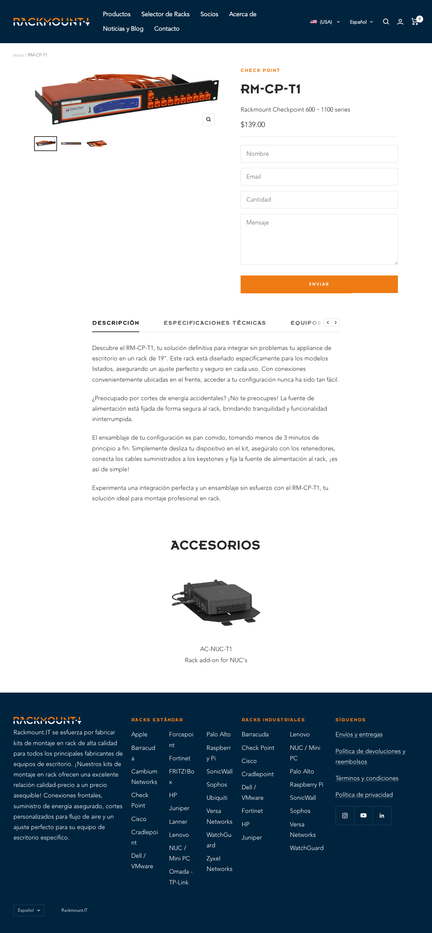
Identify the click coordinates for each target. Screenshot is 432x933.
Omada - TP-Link (181, 877)
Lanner (178, 821)
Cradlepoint (144, 837)
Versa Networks (220, 816)
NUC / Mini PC (179, 853)
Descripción (115, 323)
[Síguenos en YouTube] (363, 815)
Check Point (260, 70)
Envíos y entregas (359, 734)
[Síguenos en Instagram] (344, 815)
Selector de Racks (165, 14)
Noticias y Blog (123, 28)
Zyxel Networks (220, 864)
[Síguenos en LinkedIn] (382, 815)
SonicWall (220, 771)
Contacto (167, 28)
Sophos (217, 784)
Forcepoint (181, 740)
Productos (117, 14)
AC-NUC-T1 (216, 649)
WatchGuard (219, 840)
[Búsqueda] (386, 22)
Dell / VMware (142, 861)
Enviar (319, 284)
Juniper (179, 808)
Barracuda (143, 753)
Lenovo (179, 835)
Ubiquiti (217, 798)
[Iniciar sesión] (400, 22)
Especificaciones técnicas (215, 323)
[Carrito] (414, 21)
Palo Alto (219, 734)
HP (173, 795)
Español (358, 22)
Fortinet (179, 758)
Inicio (19, 55)
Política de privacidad (364, 794)
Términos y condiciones (367, 778)
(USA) (326, 22)
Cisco (138, 819)
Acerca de (242, 14)
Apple (139, 734)
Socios (209, 14)
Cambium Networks (144, 777)
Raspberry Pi (219, 753)
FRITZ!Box (181, 777)
